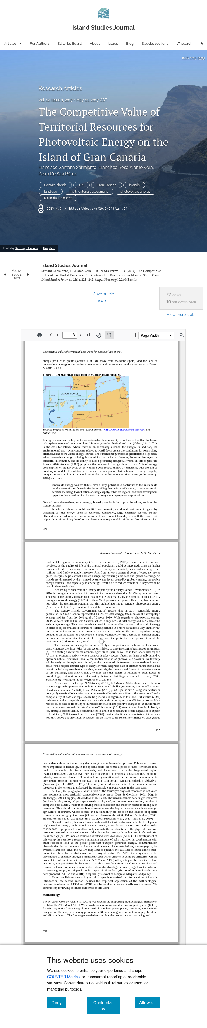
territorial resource (58, 198)
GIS (81, 185)
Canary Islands (55, 185)
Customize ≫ (106, 1005)
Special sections (155, 43)
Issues (113, 43)
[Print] (39, 335)
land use (50, 191)
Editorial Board (69, 43)
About (95, 43)
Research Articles (60, 88)
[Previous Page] (57, 334)
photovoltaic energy (135, 191)
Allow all (149, 1002)
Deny (58, 1002)
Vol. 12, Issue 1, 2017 (56, 100)
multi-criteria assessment (89, 191)
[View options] (29, 335)
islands (134, 185)
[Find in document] (182, 335)
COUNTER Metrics (63, 976)
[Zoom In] (135, 335)
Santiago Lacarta (26, 248)
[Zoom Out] (130, 335)
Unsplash (49, 248)
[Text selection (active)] (109, 335)
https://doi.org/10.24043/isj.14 (98, 208)
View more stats (181, 314)
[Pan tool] (99, 335)
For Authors (39, 43)
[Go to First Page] (50, 334)
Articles (10, 43)
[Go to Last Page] (88, 334)
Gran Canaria (106, 185)
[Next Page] (80, 334)
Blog (130, 43)
